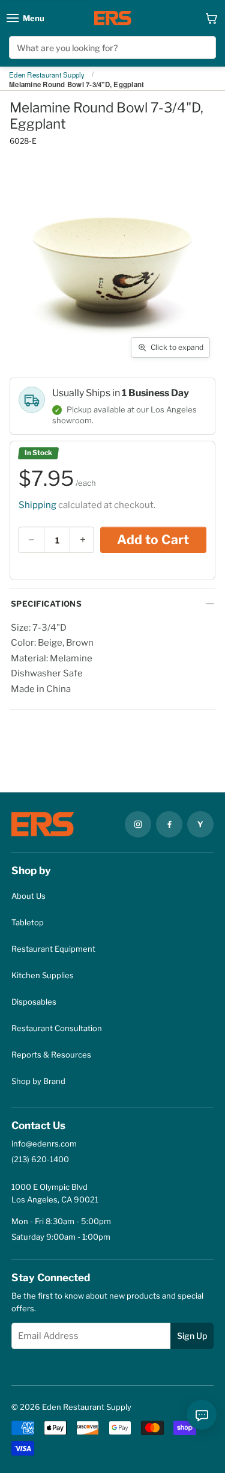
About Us (28, 896)
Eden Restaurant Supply (47, 75)
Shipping (37, 505)
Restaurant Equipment (53, 949)
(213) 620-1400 (40, 1159)
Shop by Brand (38, 1081)
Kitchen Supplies (42, 975)
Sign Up (192, 1336)
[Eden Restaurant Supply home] (112, 18)
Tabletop (27, 922)
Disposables (33, 1001)
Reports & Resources (51, 1054)
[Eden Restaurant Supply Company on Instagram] (138, 824)
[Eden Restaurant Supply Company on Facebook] (169, 824)
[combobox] (112, 47)
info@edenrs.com (44, 1143)
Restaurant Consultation (56, 1028)
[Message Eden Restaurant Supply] (202, 1415)
